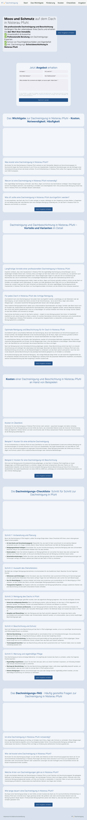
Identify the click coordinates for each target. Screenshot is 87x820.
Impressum (7, 816)
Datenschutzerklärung (44, 94)
